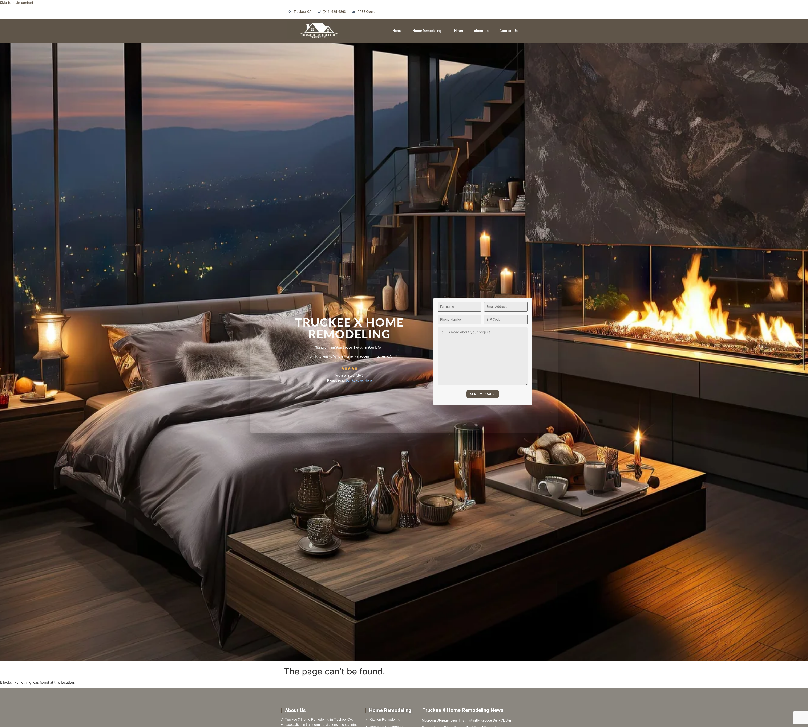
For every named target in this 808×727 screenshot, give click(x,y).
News (458, 31)
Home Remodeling (427, 31)
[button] (428, 31)
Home (397, 31)
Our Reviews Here (359, 381)
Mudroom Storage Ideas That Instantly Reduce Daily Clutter (466, 720)
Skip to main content (16, 2)
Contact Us (509, 31)
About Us (481, 31)
